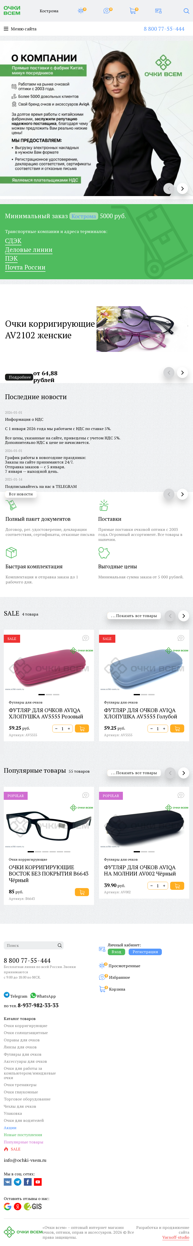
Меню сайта (23, 28)
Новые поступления (23, 1134)
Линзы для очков (20, 1047)
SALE (11, 613)
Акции (10, 1127)
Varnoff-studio (175, 1237)
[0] (81, 11)
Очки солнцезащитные (26, 1032)
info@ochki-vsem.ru (25, 1160)
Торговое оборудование (27, 1099)
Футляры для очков (22, 1054)
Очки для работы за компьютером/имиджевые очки (30, 1073)
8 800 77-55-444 (164, 28)
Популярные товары (35, 770)
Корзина (117, 989)
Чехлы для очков (20, 1106)
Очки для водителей (24, 1120)
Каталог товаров (20, 1018)
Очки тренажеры (20, 1084)
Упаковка (13, 1113)
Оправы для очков (22, 1040)
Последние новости (36, 396)
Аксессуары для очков (25, 1061)
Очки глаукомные (21, 1092)
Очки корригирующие (25, 1025)
